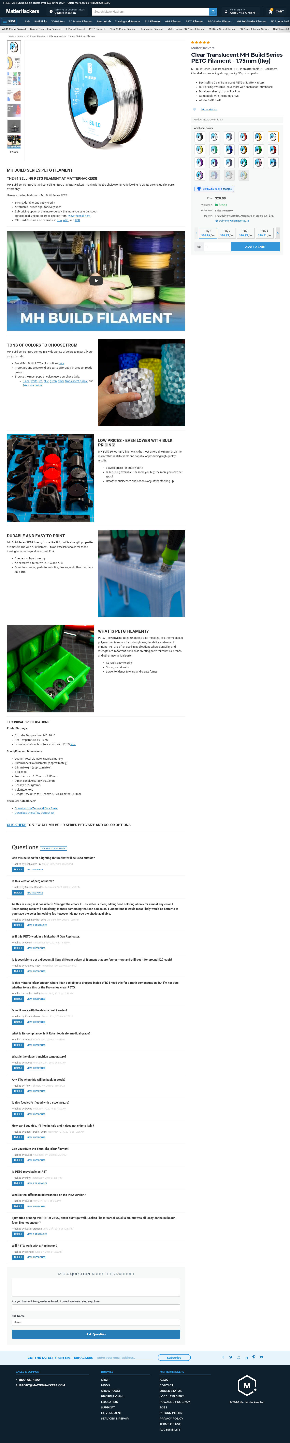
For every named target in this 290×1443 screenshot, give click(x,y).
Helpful (18, 869)
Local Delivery (172, 1396)
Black (26, 381)
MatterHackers (202, 48)
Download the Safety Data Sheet (34, 812)
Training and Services (127, 21)
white (34, 381)
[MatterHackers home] (22, 11)
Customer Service (78, 2)
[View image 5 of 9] (14, 110)
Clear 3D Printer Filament (122, 29)
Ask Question (96, 1334)
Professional (112, 1396)
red (40, 381)
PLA (59, 220)
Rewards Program (175, 1402)
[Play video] (14, 142)
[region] (104, 100)
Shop (105, 1380)
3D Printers (58, 21)
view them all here (79, 215)
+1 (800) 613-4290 (99, 2)
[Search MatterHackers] (213, 12)
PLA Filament (153, 21)
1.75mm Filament (75, 29)
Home (11, 36)
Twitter (230, 1357)
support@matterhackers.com (40, 1385)
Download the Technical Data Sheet (36, 808)
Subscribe (174, 1357)
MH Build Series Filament (252, 21)
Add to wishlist (209, 109)
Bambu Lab (104, 21)
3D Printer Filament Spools (254, 29)
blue (46, 381)
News (105, 1385)
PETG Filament (195, 21)
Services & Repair (115, 1418)
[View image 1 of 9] (14, 47)
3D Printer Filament (81, 21)
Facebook (223, 1357)
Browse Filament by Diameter (45, 29)
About (165, 1380)
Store (20, 36)
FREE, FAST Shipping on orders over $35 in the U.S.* (34, 2)
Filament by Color (57, 36)
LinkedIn (246, 1357)
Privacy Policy (171, 1418)
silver (61, 381)
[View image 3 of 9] (14, 79)
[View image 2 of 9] (14, 63)
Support (108, 1407)
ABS (65, 220)
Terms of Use (170, 1424)
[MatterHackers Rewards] (199, 189)
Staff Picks (40, 21)
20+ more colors (32, 385)
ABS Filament (173, 21)
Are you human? (56, 1301)
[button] (67, 11)
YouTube (261, 1357)
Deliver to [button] (234, 220)
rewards (227, 189)
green (53, 381)
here (61, 363)
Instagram (238, 1357)
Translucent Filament (152, 29)
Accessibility (170, 1429)
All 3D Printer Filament (14, 29)
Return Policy (171, 1413)
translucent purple (76, 381)
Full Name (18, 1316)
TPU (77, 220)
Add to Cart (255, 246)
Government (111, 1413)
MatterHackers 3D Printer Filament (186, 29)
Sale (27, 21)
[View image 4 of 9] (14, 94)
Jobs (163, 1407)
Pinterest (253, 1357)
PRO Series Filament (220, 21)
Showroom (110, 1391)
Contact (166, 1385)
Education (109, 1402)
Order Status (171, 1391)
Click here (16, 825)
